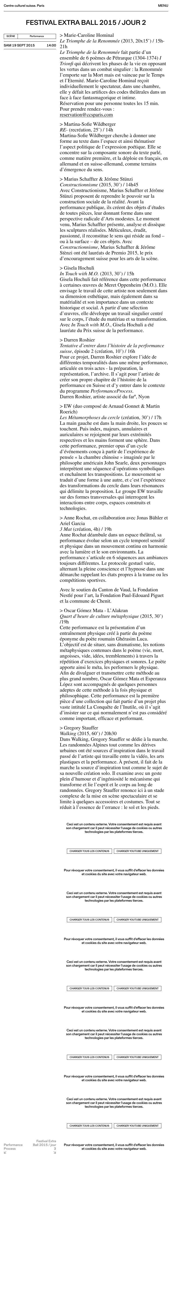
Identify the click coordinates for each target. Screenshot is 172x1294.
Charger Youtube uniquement (138, 851)
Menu (163, 5)
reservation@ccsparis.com (86, 115)
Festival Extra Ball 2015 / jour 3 (44, 1145)
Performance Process (13, 1146)
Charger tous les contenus (89, 851)
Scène (11, 36)
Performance (37, 36)
